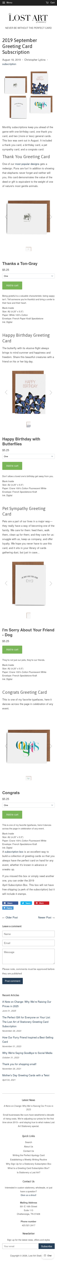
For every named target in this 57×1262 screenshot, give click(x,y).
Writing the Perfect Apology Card (29, 1155)
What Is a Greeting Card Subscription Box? (28, 1168)
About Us (28, 1146)
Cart (52, 2)
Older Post (12, 917)
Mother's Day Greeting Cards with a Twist (25, 1075)
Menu (9, 2)
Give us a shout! (28, 1195)
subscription (9, 64)
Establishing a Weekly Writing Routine (28, 1159)
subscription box (14, 851)
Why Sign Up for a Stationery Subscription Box (28, 1163)
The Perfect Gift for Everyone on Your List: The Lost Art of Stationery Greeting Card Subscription (26, 1021)
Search (28, 1142)
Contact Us (28, 1150)
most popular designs (27, 164)
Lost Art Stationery (37, 1255)
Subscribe (46, 1246)
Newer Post (44, 917)
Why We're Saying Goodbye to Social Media (27, 1053)
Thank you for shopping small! (19, 1064)
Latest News (28, 1100)
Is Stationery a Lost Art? (28, 1172)
